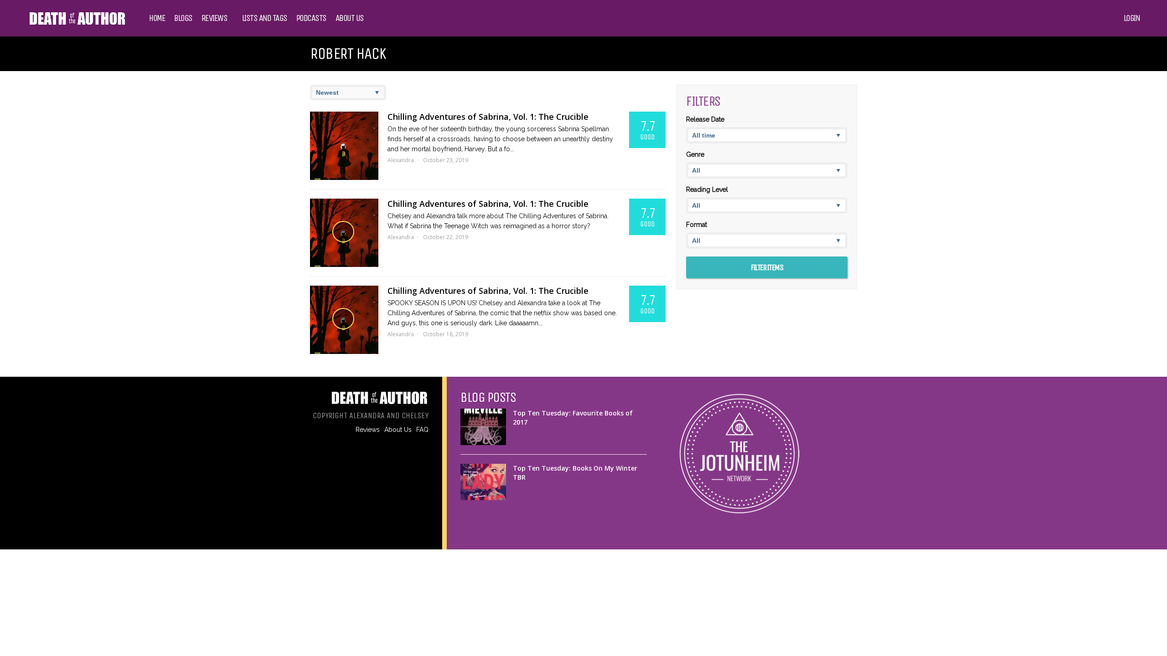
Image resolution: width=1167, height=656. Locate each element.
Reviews (214, 18)
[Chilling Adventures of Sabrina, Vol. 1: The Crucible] (344, 146)
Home (157, 18)
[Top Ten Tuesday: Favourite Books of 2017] (483, 427)
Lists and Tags (264, 18)
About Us (350, 18)
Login (1132, 18)
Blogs (183, 18)
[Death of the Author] (76, 23)
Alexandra (400, 160)
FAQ (422, 429)
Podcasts (311, 18)
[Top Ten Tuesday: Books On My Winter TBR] (483, 482)
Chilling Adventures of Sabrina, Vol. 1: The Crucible (488, 116)
